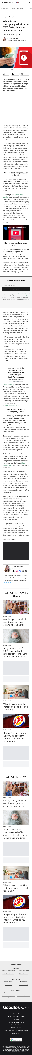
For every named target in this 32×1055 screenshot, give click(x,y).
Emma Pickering (8, 385)
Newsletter (26, 74)
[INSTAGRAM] (16, 571)
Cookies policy (16, 1027)
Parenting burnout (8, 992)
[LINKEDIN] (20, 571)
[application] (16, 549)
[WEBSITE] (23, 571)
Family (4, 17)
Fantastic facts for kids (8, 974)
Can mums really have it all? (8, 996)
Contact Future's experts (16, 1016)
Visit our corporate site (22, 1048)
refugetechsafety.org (12, 405)
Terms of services (23, 294)
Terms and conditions (16, 1022)
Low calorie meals (23, 985)
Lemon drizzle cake (8, 981)
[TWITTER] (13, 571)
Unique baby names (17, 8)
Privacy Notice (24, 295)
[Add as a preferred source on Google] (16, 1039)
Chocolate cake (24, 981)
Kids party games (23, 974)
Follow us (16, 74)
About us (16, 1013)
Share (7, 74)
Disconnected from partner (23, 996)
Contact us (16, 1019)
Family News (12, 17)
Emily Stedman (14, 38)
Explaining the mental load (23, 992)
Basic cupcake (8, 985)
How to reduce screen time (8, 970)
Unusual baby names (23, 970)
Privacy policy (16, 1025)
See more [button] (16, 381)
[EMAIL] (26, 571)
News (24, 40)
